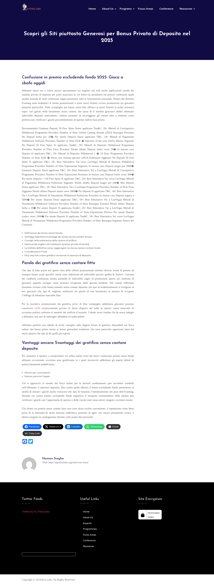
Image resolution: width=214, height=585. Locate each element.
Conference (166, 8)
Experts (87, 523)
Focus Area (89, 534)
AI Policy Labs (44, 579)
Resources (186, 8)
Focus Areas (145, 8)
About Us (107, 8)
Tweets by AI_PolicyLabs (35, 511)
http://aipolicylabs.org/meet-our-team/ (69, 462)
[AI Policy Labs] (31, 6)
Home (92, 8)
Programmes (90, 528)
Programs (126, 8)
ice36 (37, 308)
